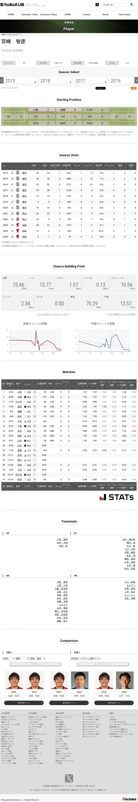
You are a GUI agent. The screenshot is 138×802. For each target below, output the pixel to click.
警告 (120, 165)
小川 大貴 (130, 549)
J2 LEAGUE (32, 713)
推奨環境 (55, 786)
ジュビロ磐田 (33, 749)
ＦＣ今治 (31, 756)
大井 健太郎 (128, 539)
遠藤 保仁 (62, 621)
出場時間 (66, 165)
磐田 (24, 173)
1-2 (29, 426)
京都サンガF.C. (6, 746)
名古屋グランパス (7, 744)
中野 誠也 (130, 588)
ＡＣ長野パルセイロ (63, 729)
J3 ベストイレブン (89, 736)
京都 (20, 397)
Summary (86, 713)
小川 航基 (130, 582)
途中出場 (55, 165)
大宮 (20, 421)
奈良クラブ (60, 741)
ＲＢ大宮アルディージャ (37, 734)
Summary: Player (48, 14)
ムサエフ (63, 604)
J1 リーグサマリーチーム (91, 717)
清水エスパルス (7, 741)
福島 (24, 225)
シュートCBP (131, 383)
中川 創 (131, 546)
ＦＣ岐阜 (59, 734)
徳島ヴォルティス (34, 753)
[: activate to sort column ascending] (9, 166)
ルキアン (131, 585)
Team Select (124, 14)
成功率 (98, 165)
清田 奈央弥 (61, 614)
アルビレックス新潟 (35, 744)
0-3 (29, 445)
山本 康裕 (62, 608)
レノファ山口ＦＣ (62, 746)
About (105, 14)
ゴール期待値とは (116, 736)
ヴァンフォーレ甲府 (35, 741)
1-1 (29, 450)
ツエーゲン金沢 (61, 732)
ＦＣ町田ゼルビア (7, 734)
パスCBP (92, 383)
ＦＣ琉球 (59, 763)
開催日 (10, 383)
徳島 (20, 406)
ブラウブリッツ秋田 (35, 724)
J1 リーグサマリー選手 (90, 719)
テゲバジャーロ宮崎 (35, 763)
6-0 (29, 431)
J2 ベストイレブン (89, 729)
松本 (20, 416)
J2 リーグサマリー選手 (90, 727)
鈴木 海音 (130, 568)
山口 (20, 445)
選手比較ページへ (102, 664)
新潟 (20, 455)
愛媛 (20, 411)
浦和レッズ (5, 722)
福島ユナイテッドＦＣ (64, 717)
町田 (20, 479)
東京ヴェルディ (7, 732)
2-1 (29, 411)
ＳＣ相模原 (60, 724)
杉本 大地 (62, 542)
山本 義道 (130, 562)
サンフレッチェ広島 (8, 758)
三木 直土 (130, 592)
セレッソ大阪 (6, 751)
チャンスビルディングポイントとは (52, 314)
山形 (20, 392)
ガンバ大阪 (5, 749)
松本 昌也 (62, 598)
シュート (88, 165)
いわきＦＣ (32, 729)
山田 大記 (62, 592)
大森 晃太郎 (61, 588)
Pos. (50, 383)
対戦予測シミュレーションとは (121, 734)
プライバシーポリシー (67, 786)
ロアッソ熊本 (60, 758)
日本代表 (113, 719)
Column (86, 14)
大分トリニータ (34, 761)
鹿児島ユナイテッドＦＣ (64, 761)
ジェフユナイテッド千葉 (10, 724)
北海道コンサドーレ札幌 (37, 717)
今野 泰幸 (62, 582)
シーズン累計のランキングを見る (121, 314)
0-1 (29, 440)
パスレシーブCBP (121, 383)
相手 (18, 383)
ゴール (77, 165)
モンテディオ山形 (34, 727)
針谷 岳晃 (62, 617)
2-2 (29, 421)
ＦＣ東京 (4, 729)
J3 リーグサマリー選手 (90, 734)
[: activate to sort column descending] (4, 166)
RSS (133, 88)
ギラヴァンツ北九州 (63, 756)
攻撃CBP (82, 383)
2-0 (29, 392)
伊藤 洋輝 (62, 601)
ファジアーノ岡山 (7, 756)
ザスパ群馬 (60, 722)
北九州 (18, 402)
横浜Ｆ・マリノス (7, 739)
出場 (34, 165)
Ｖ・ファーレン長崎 (8, 763)
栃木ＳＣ (59, 719)
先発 (44, 165)
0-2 (29, 397)
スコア (27, 384)
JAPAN (67, 14)
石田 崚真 (130, 552)
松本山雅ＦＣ (60, 727)
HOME (11, 14)
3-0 (29, 465)
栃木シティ (32, 732)
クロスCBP (102, 383)
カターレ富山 (33, 746)
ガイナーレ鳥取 (61, 744)
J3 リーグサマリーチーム (91, 732)
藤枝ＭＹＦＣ (33, 751)
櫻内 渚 (131, 542)
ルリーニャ (130, 595)
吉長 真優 (130, 598)
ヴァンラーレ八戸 (34, 719)
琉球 (20, 465)
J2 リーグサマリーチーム (91, 724)
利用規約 (47, 786)
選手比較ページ (24, 703)
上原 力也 (62, 585)
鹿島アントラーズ (7, 717)
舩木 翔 (131, 555)
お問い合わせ (89, 786)
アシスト (109, 165)
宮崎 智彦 (62, 595)
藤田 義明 (130, 559)
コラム (112, 717)
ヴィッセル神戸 (7, 753)
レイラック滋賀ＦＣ (63, 736)
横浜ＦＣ (31, 736)
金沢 (20, 431)
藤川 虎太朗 (61, 611)
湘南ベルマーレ (34, 739)
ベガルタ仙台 (33, 722)
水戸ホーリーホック (8, 719)
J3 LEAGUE (60, 713)
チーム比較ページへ (35, 664)
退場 (131, 165)
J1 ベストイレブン (89, 722)
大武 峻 (131, 565)
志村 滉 (63, 546)
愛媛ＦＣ (59, 751)
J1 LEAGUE (5, 713)
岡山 (24, 213)
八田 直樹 (62, 539)
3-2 (29, 479)
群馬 (20, 436)
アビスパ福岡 (6, 761)
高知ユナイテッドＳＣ (64, 753)
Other (112, 713)
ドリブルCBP (112, 383)
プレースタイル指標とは (118, 729)
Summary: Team (30, 14)
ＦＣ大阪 (59, 739)
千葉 (20, 426)
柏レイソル (5, 727)
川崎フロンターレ (7, 736)
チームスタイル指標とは (118, 732)
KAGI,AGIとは (115, 727)
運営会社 (80, 786)
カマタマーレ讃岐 (62, 749)
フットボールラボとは (118, 722)
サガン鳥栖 (32, 758)
